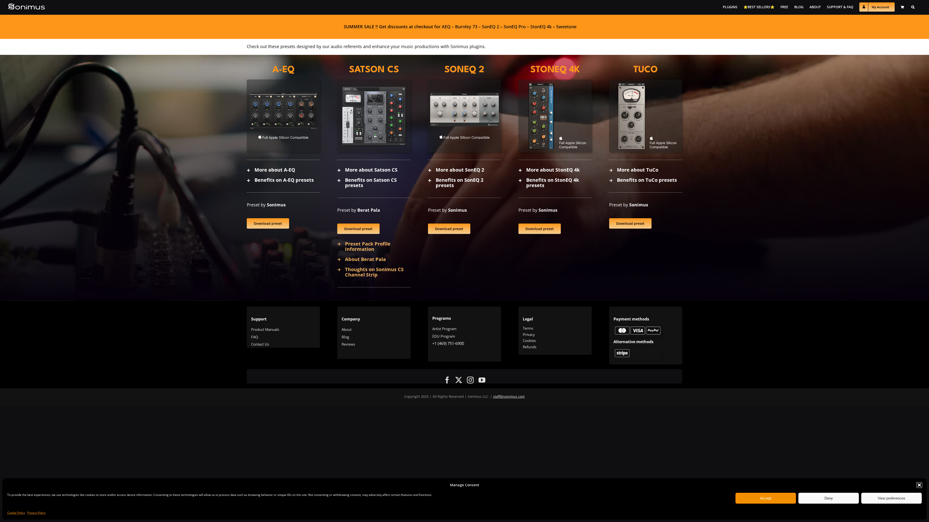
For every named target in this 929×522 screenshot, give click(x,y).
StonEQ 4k (541, 26)
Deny (828, 498)
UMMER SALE (360, 26)
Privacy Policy (36, 513)
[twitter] (458, 380)
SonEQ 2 (490, 26)
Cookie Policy (16, 513)
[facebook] (447, 380)
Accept (765, 498)
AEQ (446, 26)
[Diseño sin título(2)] (638, 350)
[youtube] (482, 380)
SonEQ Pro (515, 26)
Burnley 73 (466, 26)
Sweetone (566, 26)
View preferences (891, 498)
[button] (919, 485)
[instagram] (470, 380)
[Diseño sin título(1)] (638, 327)
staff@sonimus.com (509, 396)
